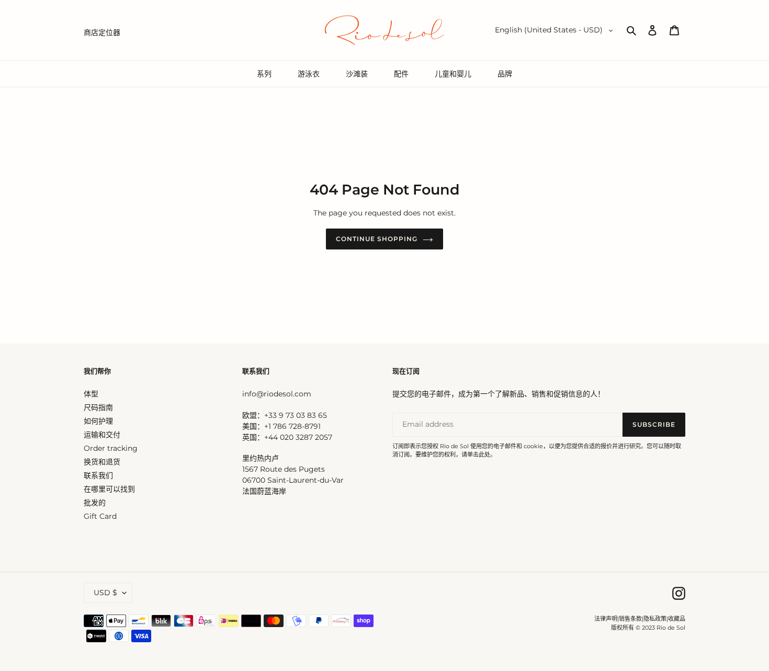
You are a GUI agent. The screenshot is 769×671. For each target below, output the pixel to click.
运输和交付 (102, 434)
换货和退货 (102, 462)
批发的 (95, 502)
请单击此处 (475, 454)
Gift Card (100, 516)
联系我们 (98, 475)
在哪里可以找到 (109, 489)
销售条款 (630, 618)
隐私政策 (654, 618)
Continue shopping (376, 239)
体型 (91, 394)
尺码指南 (98, 407)
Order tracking (111, 448)
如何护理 (98, 421)
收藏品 (676, 618)
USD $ (105, 592)
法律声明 (605, 618)
